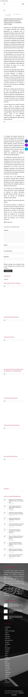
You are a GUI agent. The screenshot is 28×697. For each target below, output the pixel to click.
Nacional (7, 649)
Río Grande (7, 659)
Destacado (7, 636)
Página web (6, 256)
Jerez (6, 646)
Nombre (6, 245)
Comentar (6, 230)
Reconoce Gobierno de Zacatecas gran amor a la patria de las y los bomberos (16, 537)
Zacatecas (7, 682)
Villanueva (7, 678)
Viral (6, 680)
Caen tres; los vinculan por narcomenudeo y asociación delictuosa (15, 531)
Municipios (7, 648)
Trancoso (7, 674)
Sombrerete (8, 668)
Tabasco (7, 670)
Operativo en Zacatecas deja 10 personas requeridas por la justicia (15, 617)
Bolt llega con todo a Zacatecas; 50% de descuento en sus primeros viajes (16, 501)
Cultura (6, 632)
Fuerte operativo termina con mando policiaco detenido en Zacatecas (15, 507)
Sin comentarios (8, 15)
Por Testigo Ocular (17, 14)
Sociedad (7, 666)
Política (7, 657)
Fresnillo (7, 642)
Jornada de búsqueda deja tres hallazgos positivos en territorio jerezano (15, 544)
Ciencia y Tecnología (10, 630)
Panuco (6, 653)
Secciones (7, 663)
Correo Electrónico (8, 251)
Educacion (7, 638)
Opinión (7, 651)
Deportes (7, 634)
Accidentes (7, 627)
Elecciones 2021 (9, 640)
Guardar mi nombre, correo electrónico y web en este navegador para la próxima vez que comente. (14, 266)
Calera (6, 629)
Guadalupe (7, 644)
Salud (6, 661)
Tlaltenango (8, 672)
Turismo (7, 676)
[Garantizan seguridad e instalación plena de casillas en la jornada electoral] (14, 10)
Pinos (6, 655)
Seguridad (7, 665)
